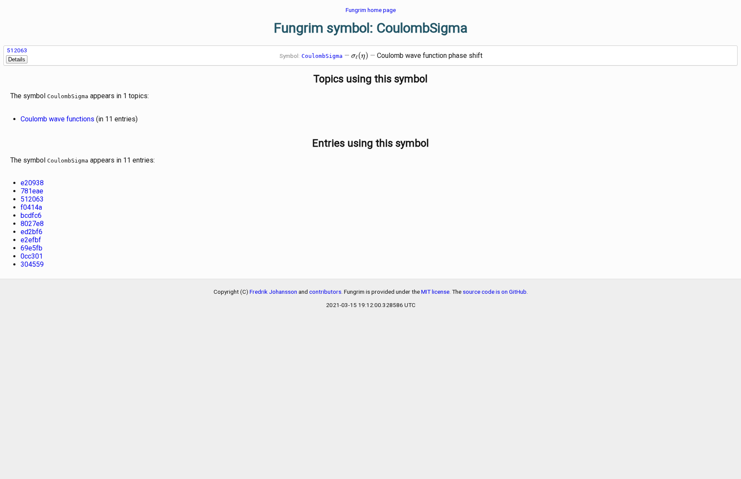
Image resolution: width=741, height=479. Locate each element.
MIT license (435, 291)
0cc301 (32, 256)
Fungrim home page (371, 9)
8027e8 (32, 224)
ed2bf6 (31, 232)
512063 (17, 50)
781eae (32, 191)
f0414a (31, 207)
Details (16, 59)
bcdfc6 (31, 215)
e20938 (32, 183)
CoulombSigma (322, 56)
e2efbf (31, 240)
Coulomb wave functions (57, 119)
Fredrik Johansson (273, 291)
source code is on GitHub (495, 291)
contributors (325, 291)
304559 (32, 264)
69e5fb (31, 248)
